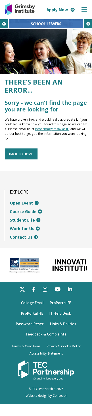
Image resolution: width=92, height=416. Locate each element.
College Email (32, 302)
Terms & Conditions (25, 346)
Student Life (22, 220)
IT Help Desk (60, 313)
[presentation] (4, 23)
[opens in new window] (46, 370)
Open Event (21, 203)
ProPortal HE (32, 313)
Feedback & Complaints (46, 334)
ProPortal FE (60, 302)
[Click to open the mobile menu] (84, 10)
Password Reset (30, 323)
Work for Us (22, 229)
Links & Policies (63, 323)
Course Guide (23, 211)
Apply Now (57, 9)
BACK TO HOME (21, 154)
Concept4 (60, 395)
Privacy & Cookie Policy (64, 346)
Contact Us (21, 237)
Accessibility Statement (46, 353)
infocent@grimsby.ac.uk (52, 129)
